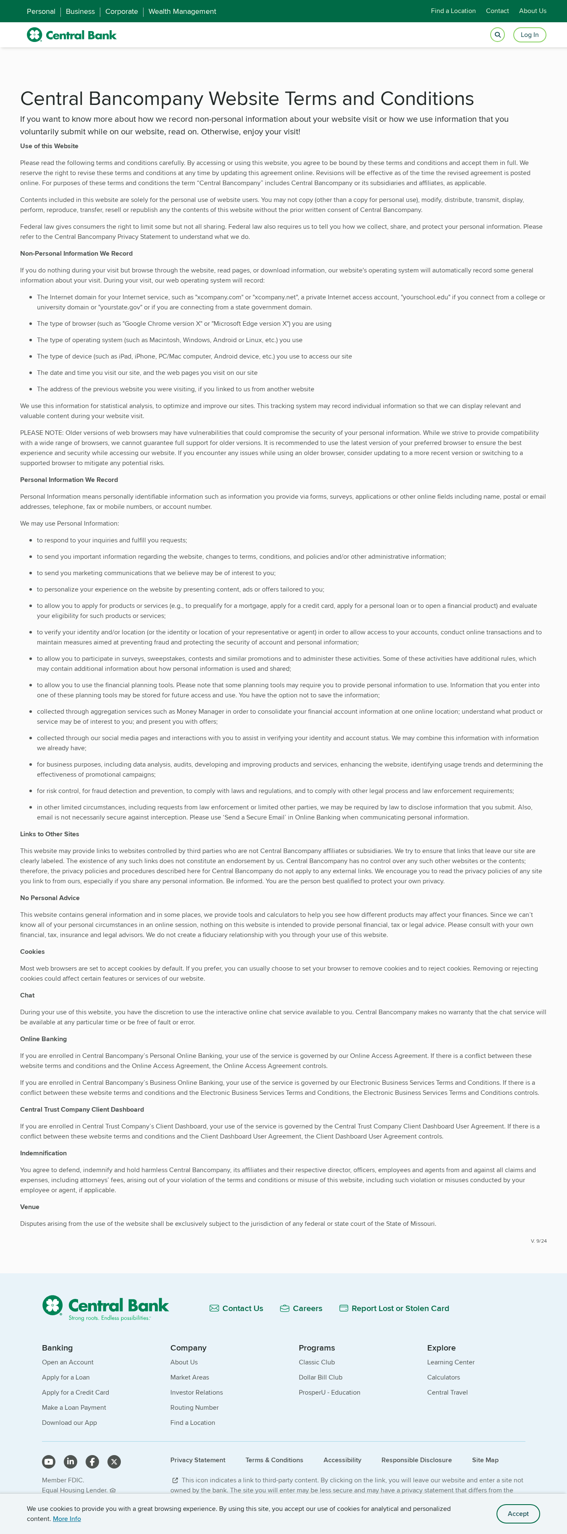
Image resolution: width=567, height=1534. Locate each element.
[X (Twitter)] (114, 1462)
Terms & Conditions (274, 1460)
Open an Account (68, 1362)
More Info (67, 1519)
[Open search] (497, 35)
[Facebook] (92, 1462)
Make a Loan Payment (74, 1407)
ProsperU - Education (330, 1392)
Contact (497, 11)
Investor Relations (196, 1392)
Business (80, 11)
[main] (283, 660)
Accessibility (342, 1460)
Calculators (443, 1377)
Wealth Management (182, 11)
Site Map (485, 1460)
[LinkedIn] (70, 1462)
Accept (518, 1513)
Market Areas (189, 1377)
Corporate (121, 11)
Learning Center (451, 1362)
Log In (530, 34)
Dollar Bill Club (320, 1377)
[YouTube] (48, 1462)
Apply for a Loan (66, 1377)
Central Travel (447, 1392)
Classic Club (317, 1362)
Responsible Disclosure (416, 1460)
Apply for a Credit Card (75, 1392)
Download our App (69, 1422)
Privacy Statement (197, 1460)
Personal (41, 11)
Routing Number (194, 1407)
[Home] (110, 1307)
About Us (532, 11)
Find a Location (453, 11)
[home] (72, 34)
